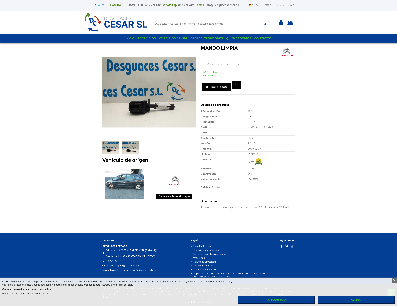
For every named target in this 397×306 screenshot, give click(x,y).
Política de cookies (203, 265)
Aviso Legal (199, 257)
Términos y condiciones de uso (209, 254)
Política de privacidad (204, 261)
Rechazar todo (276, 300)
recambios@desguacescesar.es (123, 265)
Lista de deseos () (286, 5)
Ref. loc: (205, 187)
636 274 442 (153, 5)
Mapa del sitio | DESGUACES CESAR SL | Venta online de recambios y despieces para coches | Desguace (231, 275)
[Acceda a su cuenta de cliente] (280, 22)
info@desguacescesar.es (222, 5)
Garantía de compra (203, 246)
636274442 (111, 261)
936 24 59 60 (135, 5)
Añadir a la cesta (218, 86)
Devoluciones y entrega (206, 250)
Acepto (356, 300)
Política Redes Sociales (205, 269)
